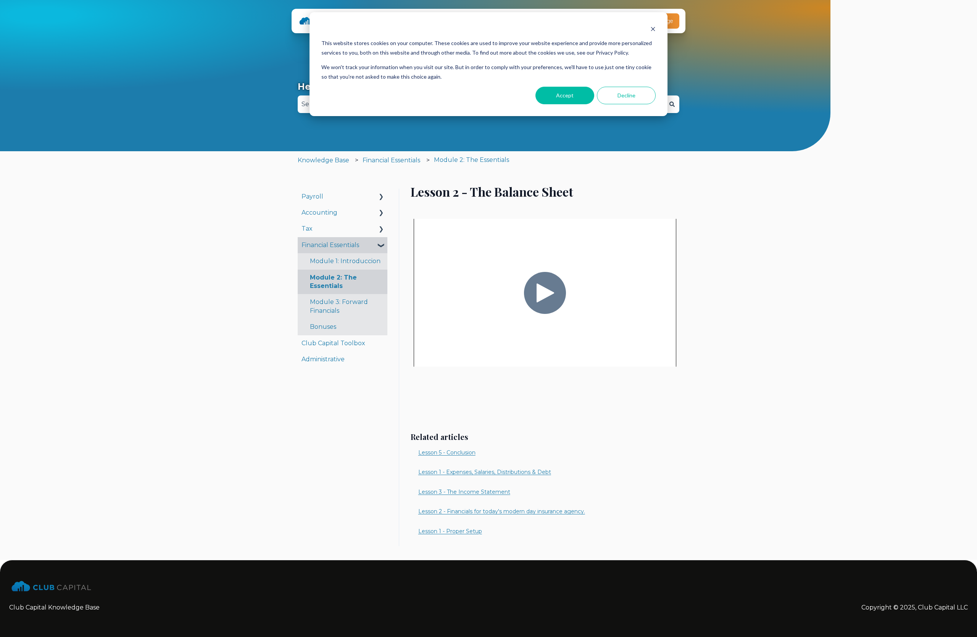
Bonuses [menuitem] (323, 326)
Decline (626, 95)
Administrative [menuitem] (323, 359)
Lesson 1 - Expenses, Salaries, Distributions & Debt (484, 472)
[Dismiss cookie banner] (653, 29)
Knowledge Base (323, 160)
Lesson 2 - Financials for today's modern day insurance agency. (501, 511)
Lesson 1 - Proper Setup (450, 531)
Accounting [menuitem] (319, 212)
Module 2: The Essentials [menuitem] (333, 281)
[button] (381, 197)
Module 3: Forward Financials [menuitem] (339, 306)
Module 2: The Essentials (471, 159)
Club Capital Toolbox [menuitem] (333, 343)
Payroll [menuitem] (312, 196)
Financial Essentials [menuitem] (330, 245)
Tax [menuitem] (307, 228)
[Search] (672, 104)
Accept (565, 95)
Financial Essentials (391, 160)
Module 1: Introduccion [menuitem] (345, 261)
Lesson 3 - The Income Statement (464, 491)
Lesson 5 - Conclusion (447, 452)
